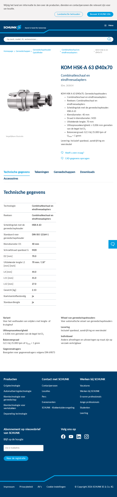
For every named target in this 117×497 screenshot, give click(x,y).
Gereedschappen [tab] (64, 172)
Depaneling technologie (15, 414)
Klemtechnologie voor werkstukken (14, 407)
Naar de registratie (16, 458)
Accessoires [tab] (11, 178)
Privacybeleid (26, 487)
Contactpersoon (49, 386)
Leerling (84, 413)
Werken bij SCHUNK (89, 391)
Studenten (85, 408)
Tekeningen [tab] (42, 172)
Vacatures (85, 386)
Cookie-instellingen (56, 487)
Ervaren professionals (90, 397)
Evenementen (48, 402)
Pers (44, 397)
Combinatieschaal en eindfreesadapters (70, 51)
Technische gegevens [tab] (17, 172)
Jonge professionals (89, 402)
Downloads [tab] (87, 172)
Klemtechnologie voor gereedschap (14, 398)
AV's (40, 487)
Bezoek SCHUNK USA (100, 14)
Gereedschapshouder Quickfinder (42, 51)
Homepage (8, 51)
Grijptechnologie (12, 386)
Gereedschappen (23, 51)
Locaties (46, 391)
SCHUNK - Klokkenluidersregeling (58, 408)
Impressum (9, 487)
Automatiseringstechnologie (17, 391)
